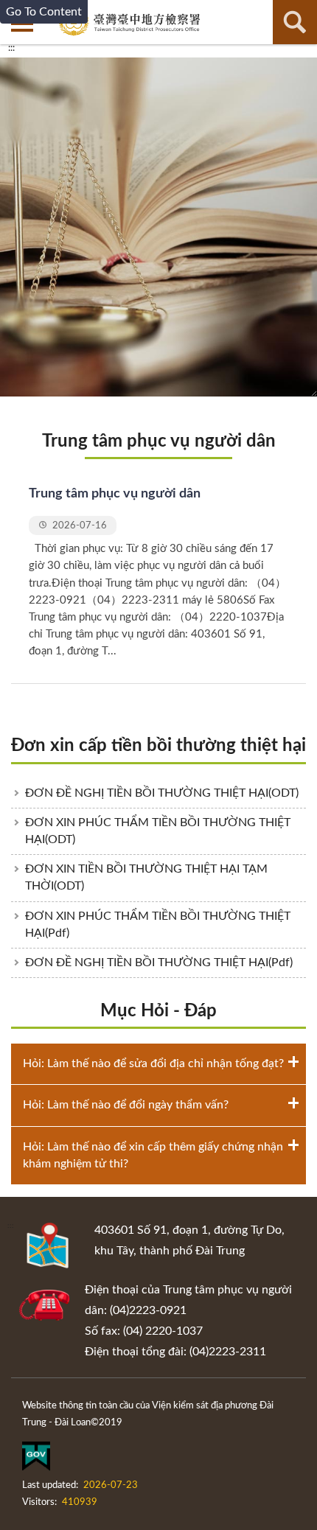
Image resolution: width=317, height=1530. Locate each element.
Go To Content (44, 12)
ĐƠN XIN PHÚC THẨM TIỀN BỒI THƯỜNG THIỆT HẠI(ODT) (157, 831)
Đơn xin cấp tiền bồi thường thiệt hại (158, 746)
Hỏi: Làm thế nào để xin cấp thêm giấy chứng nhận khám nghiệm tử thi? (153, 1155)
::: (11, 47)
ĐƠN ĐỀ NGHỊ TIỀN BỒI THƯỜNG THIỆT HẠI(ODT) (162, 793)
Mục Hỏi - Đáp (158, 1011)
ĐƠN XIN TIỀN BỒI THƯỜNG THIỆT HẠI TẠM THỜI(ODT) (146, 877)
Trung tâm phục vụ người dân (159, 441)
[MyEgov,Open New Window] (36, 1459)
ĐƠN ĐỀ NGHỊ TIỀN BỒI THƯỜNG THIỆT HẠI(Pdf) (159, 962)
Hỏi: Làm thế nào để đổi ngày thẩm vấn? (126, 1105)
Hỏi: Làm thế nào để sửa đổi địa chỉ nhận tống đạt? (153, 1063)
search (295, 22)
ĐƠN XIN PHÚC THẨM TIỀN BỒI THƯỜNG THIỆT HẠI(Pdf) (157, 924)
